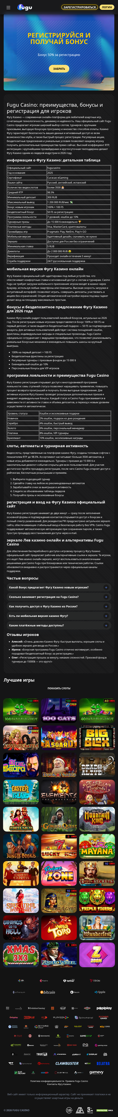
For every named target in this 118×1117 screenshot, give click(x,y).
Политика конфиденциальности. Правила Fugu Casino (59, 1081)
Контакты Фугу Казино (59, 1084)
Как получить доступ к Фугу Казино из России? (43, 606)
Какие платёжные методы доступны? (36, 625)
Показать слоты (59, 688)
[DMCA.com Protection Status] (105, 1110)
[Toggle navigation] (8, 7)
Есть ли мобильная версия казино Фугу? (38, 616)
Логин (107, 7)
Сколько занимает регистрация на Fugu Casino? (44, 597)
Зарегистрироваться (80, 7)
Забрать (59, 69)
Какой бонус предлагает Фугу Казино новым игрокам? (49, 587)
